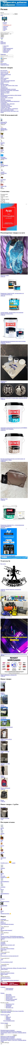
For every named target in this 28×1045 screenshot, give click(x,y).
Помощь (2, 993)
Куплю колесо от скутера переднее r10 (9, 955)
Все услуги (3, 563)
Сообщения (3, 919)
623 (1, 846)
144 (1, 869)
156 (1, 859)
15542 (4, 123)
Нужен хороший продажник (7, 924)
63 (1, 954)
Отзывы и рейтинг (10, 1000)
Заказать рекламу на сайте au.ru (8, 555)
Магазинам (8, 1006)
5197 (2, 180)
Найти (2, 35)
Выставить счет (9, 1007)
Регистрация (3, 63)
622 (1, 912)
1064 (2, 853)
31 (1, 906)
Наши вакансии (9, 988)
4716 (4, 943)
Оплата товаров (4, 1023)
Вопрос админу (4, 974)
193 (1, 929)
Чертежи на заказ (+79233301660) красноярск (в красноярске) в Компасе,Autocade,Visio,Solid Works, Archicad (12, 937)
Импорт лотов (9, 998)
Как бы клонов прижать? (6, 930)
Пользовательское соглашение (8, 1030)
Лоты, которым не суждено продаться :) (10, 980)
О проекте (3, 987)
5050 (2, 187)
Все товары (3, 681)
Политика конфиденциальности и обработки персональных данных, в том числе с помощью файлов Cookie (13, 1032)
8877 (6, 129)
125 (1, 882)
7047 (2, 144)
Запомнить (4, 58)
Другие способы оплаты (9, 1020)
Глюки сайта (3, 949)
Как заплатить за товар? (11, 999)
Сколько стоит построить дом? (8, 944)
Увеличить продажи (10, 996)
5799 (5, 173)
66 (1, 966)
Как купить (8, 994)
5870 (7, 165)
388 (1, 874)
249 (1, 841)
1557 (5, 923)
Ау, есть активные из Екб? (7, 962)
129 (1, 834)
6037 (6, 158)
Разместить (3, 42)
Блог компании (9, 989)
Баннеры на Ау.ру (10, 1003)
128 (1, 829)
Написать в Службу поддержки (8, 1036)
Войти (2, 61)
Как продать (9, 995)
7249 (2, 136)
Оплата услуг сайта (5, 1014)
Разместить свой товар (6, 235)
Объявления (9, 1005)
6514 (2, 151)
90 (1, 979)
